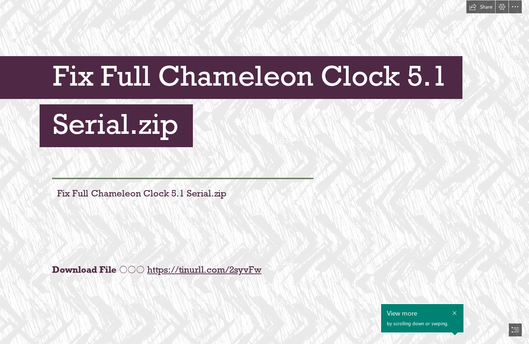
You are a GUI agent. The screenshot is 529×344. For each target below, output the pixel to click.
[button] (480, 6)
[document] (264, 172)
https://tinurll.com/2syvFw (204, 269)
